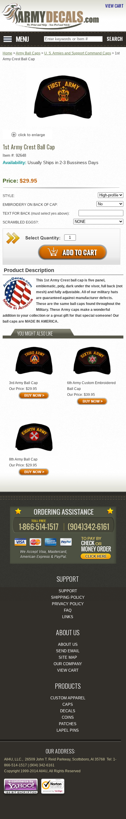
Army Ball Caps (28, 53)
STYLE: (9, 196)
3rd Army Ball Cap (23, 383)
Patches (67, 724)
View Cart (68, 670)
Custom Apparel (67, 698)
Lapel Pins (68, 730)
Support (68, 591)
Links (67, 617)
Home (7, 53)
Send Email (67, 651)
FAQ (67, 610)
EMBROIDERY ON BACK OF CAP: (31, 205)
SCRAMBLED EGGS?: (21, 222)
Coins (68, 717)
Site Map (68, 657)
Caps (67, 704)
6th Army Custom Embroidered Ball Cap (91, 386)
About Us (68, 644)
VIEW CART (114, 5)
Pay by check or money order (97, 549)
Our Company (68, 664)
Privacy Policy (68, 604)
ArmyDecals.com (52, 16)
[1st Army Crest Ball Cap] (63, 125)
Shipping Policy (68, 597)
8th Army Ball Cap (23, 459)
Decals (67, 711)
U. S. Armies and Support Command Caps (77, 53)
